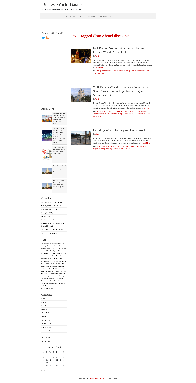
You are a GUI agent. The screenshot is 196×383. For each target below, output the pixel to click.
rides (63, 278)
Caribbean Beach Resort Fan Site (52, 202)
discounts (43, 251)
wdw (52, 288)
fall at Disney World (127, 71)
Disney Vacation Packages (120, 111)
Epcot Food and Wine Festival (57, 261)
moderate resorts (55, 273)
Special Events (45, 281)
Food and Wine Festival (55, 263)
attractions (61, 243)
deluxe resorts (52, 248)
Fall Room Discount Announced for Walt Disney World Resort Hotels (119, 50)
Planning (61, 276)
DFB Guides (60, 248)
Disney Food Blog (47, 213)
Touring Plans (45, 320)
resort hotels (59, 278)
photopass (144, 111)
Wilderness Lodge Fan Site (50, 233)
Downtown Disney (46, 258)
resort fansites (52, 278)
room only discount (112, 149)
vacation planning (53, 283)
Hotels (43, 302)
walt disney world (47, 286)
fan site (43, 263)
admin (97, 134)
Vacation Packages (117, 114)
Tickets (43, 316)
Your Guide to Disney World (50, 331)
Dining (65, 248)
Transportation (44, 283)
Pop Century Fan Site (48, 220)
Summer (95, 114)
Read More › (99, 67)
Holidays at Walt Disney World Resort (55, 266)
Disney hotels (56, 256)
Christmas (56, 246)
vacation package (104, 114)
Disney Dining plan (47, 253)
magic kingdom (48, 268)
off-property (140, 146)
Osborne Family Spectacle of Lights (49, 276)
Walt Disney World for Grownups (52, 229)
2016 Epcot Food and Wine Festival (50, 243)
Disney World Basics (61, 4)
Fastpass (47, 263)
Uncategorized (46, 327)
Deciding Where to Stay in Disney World (119, 130)
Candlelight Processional (47, 246)
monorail (62, 273)
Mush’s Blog (45, 216)
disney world (63, 256)
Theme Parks (53, 281)
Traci (97, 56)
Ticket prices (61, 281)
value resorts (61, 283)
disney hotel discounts (46, 256)
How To (44, 306)
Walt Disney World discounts (133, 114)
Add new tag (101, 146)
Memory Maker (135, 111)
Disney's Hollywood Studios (54, 251)
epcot (53, 258)
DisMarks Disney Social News (51, 209)
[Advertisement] (98, 23)
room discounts (140, 71)
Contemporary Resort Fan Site (51, 206)
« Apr (43, 370)
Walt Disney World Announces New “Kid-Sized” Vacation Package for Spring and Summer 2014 (120, 91)
